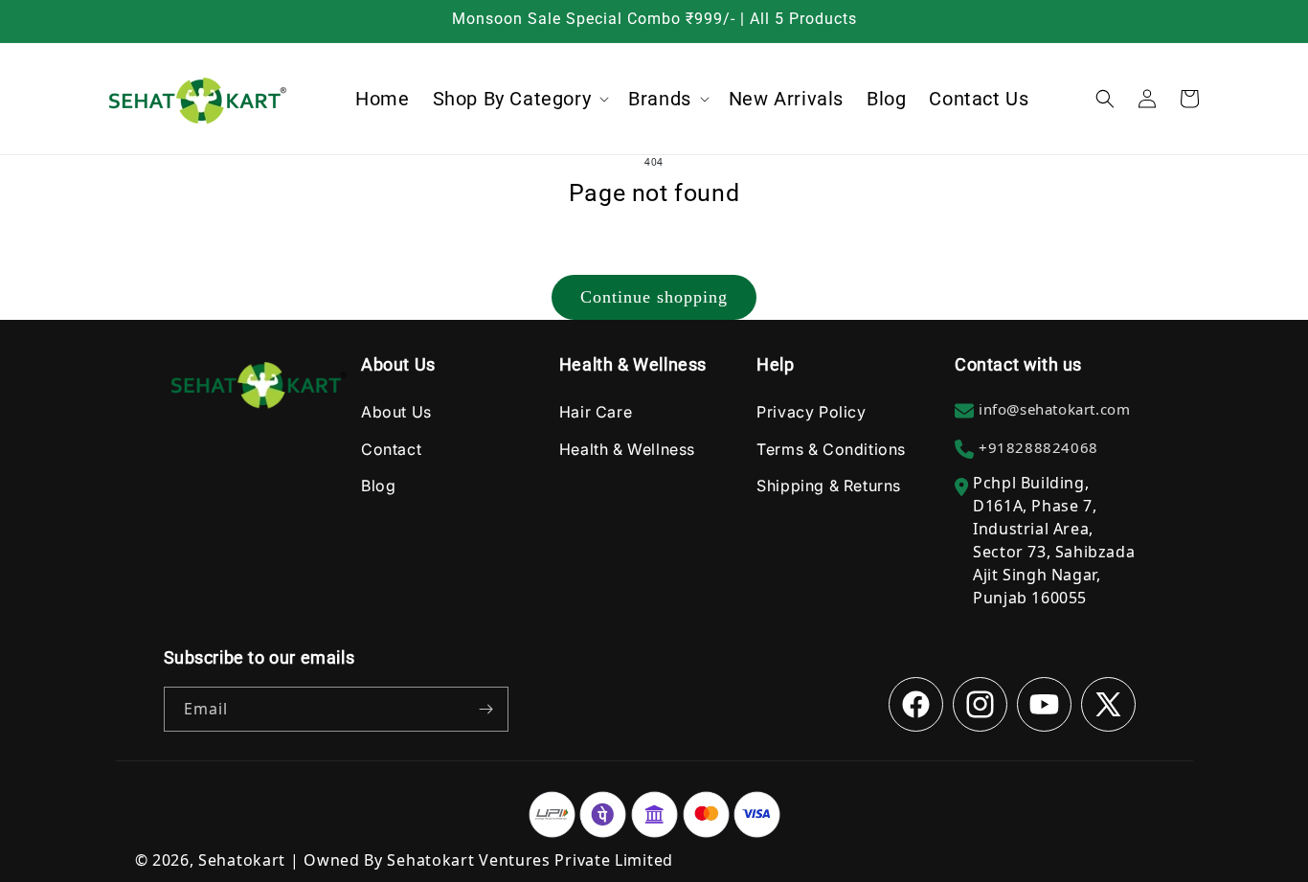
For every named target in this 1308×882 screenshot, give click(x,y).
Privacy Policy (811, 411)
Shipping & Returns (828, 485)
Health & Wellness (627, 449)
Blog (378, 485)
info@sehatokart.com (1054, 408)
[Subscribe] (486, 709)
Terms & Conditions (831, 449)
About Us (396, 411)
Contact (391, 449)
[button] (519, 99)
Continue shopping (654, 296)
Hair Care (595, 411)
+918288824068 (1038, 447)
